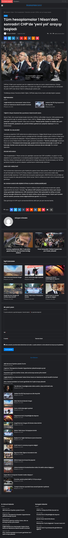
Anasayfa (7, 12)
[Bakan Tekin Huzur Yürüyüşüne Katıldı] (34, 288)
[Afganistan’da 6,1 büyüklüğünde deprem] (55, 270)
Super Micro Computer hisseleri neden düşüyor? (18, 475)
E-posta (6, 338)
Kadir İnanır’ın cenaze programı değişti (52, 296)
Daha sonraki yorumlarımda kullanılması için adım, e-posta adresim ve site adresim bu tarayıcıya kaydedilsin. (34, 344)
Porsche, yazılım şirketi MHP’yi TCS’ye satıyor (27, 479)
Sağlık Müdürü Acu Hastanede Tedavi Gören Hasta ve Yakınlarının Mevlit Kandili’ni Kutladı (31, 377)
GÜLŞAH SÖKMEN (11, 33)
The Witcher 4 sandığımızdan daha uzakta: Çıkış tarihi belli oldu (33, 386)
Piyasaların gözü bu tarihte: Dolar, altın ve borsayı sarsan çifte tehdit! (31, 1)
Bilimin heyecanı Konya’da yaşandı (24, 460)
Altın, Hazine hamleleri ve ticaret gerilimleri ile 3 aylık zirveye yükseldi (24, 382)
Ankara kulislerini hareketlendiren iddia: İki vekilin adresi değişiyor (34, 467)
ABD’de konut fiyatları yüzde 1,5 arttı (15, 364)
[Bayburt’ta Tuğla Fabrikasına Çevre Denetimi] (8, 440)
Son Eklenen (34, 357)
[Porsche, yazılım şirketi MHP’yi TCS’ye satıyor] (8, 481)
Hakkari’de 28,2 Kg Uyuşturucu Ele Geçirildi (27, 393)
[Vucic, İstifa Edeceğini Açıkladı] (34, 270)
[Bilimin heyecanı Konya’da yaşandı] (8, 462)
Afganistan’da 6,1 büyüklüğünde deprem (52, 278)
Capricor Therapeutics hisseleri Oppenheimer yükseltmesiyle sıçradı (24, 368)
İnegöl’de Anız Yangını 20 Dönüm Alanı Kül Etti (11, 296)
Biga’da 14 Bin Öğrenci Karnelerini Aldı (25, 452)
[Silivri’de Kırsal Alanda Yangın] (13, 270)
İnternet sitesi (39, 338)
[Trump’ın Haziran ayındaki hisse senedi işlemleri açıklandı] (8, 489)
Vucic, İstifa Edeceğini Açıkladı (34, 277)
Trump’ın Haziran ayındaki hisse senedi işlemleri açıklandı (31, 487)
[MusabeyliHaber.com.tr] (34, 5)
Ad (5, 332)
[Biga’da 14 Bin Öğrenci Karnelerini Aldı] (8, 455)
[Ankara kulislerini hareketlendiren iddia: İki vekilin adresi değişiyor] (8, 470)
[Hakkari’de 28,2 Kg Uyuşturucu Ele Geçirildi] (39, 104)
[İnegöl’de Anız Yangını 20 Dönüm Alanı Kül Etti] (13, 288)
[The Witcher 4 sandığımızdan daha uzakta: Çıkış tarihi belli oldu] (8, 388)
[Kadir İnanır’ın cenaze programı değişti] (55, 288)
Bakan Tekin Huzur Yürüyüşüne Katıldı (34, 296)
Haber (12, 12)
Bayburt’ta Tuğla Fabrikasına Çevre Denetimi (28, 438)
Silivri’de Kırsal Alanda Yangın (13, 277)
